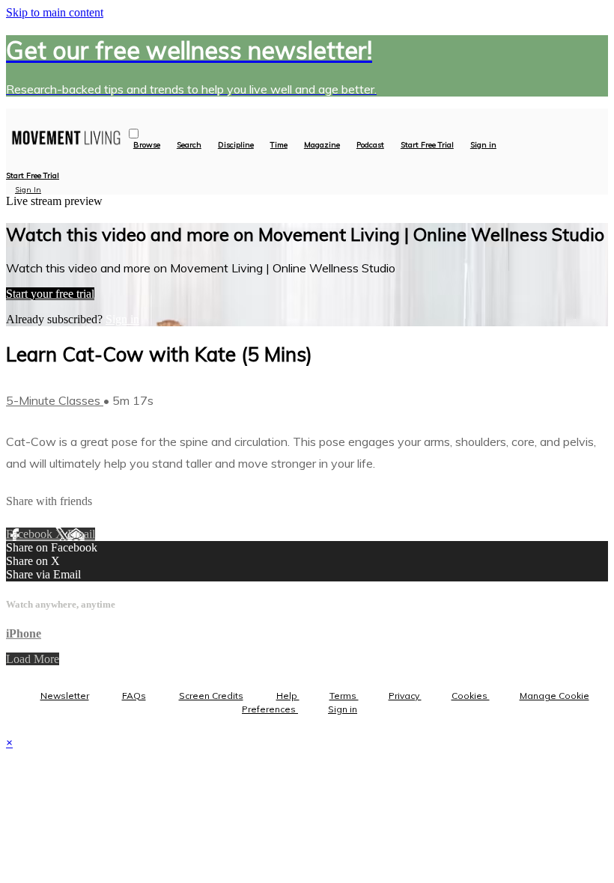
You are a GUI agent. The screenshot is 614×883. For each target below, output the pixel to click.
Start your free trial (50, 293)
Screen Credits (211, 695)
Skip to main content (54, 12)
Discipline (236, 145)
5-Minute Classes (54, 400)
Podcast (370, 145)
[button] (134, 133)
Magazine (322, 145)
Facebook (30, 534)
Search (189, 145)
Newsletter (64, 695)
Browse (146, 145)
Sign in (483, 145)
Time (279, 145)
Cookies (471, 695)
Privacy (405, 695)
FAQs (134, 695)
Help (288, 695)
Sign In (28, 190)
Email (81, 534)
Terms (344, 695)
